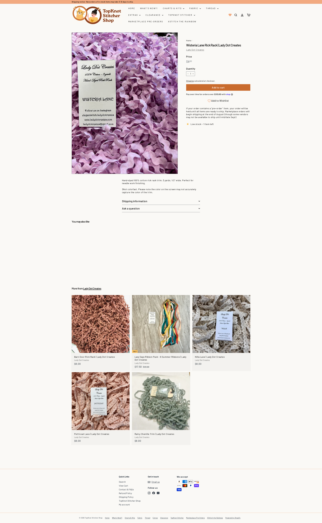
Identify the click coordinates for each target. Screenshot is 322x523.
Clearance (153, 15)
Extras (133, 15)
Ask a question (131, 208)
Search (122, 481)
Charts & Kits (172, 8)
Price (189, 56)
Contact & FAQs (126, 489)
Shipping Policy (126, 497)
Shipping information (134, 201)
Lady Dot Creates (195, 49)
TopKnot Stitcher (180, 15)
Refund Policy (125, 493)
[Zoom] (125, 103)
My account (124, 504)
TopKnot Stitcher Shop (129, 500)
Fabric (194, 8)
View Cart (123, 485)
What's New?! (149, 8)
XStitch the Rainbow (182, 21)
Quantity (190, 68)
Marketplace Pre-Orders (145, 21)
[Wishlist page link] (230, 14)
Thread (211, 8)
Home (131, 8)
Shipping (190, 81)
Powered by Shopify (232, 518)
